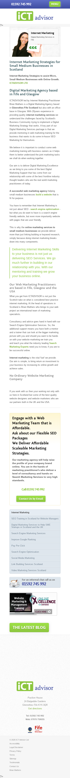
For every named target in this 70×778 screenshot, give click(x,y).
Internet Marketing (20, 512)
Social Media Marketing (22, 558)
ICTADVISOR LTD (19, 83)
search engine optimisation (44, 209)
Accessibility (15, 744)
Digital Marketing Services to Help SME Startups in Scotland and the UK (30, 526)
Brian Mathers (15, 770)
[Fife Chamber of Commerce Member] (38, 729)
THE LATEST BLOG (29, 627)
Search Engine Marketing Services (28, 533)
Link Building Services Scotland (27, 564)
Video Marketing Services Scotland (28, 570)
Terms (12, 755)
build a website (44, 194)
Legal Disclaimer (16, 747)
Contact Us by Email (31, 498)
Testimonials (15, 762)
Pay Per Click (18, 545)
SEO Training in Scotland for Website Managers (35, 518)
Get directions (35, 708)
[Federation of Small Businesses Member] (30, 730)
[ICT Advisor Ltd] (35, 20)
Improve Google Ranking (23, 539)
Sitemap (13, 759)
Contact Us (14, 766)
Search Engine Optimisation (25, 552)
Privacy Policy (15, 751)
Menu (54, 4)
